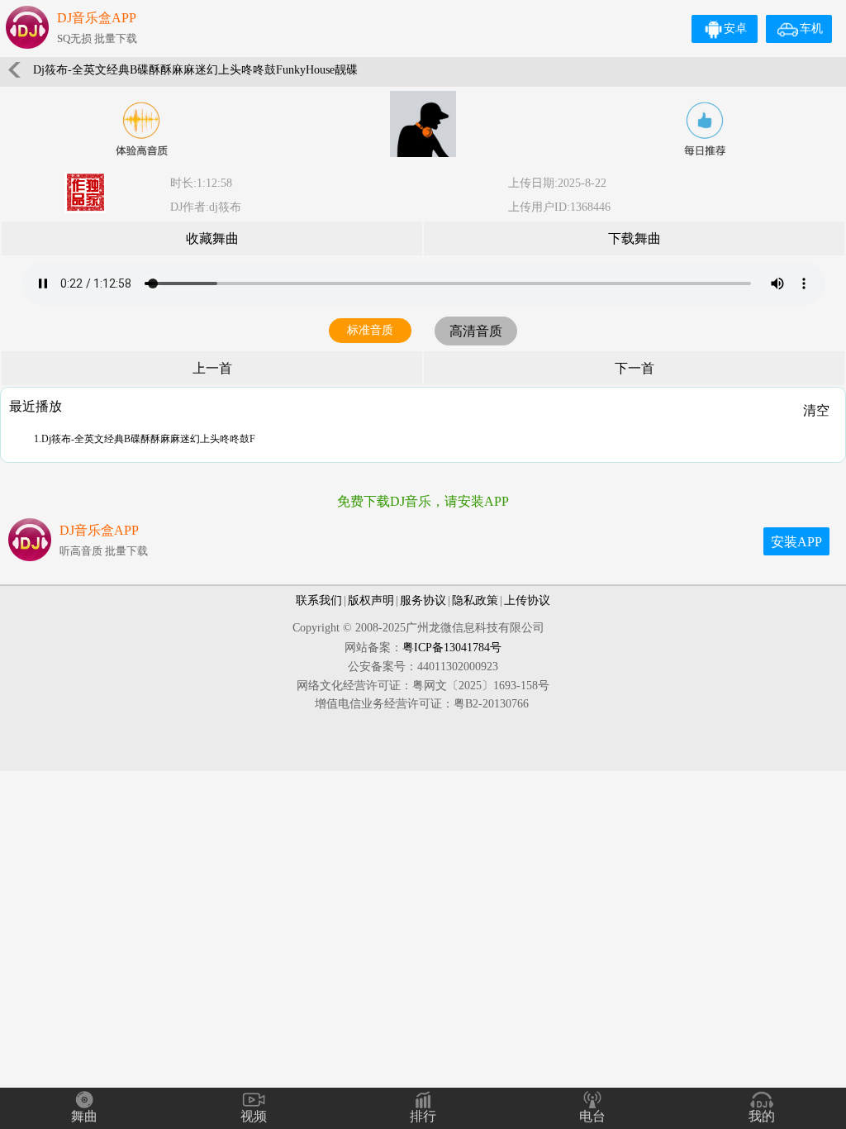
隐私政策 (475, 600)
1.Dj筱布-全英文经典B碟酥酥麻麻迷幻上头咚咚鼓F (144, 439)
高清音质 (475, 331)
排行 (423, 1116)
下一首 (634, 368)
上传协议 (527, 600)
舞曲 (84, 1116)
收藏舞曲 (212, 238)
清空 (816, 410)
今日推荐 (705, 129)
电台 (592, 1116)
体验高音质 (141, 129)
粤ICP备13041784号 (451, 647)
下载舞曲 (634, 238)
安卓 (735, 28)
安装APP (796, 542)
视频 (253, 1116)
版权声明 (371, 600)
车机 (811, 28)
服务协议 (423, 600)
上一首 (212, 368)
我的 (762, 1116)
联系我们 (319, 600)
